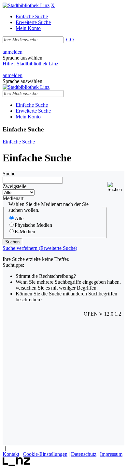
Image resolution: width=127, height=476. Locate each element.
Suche (9, 173)
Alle (19, 218)
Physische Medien (33, 225)
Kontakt (11, 454)
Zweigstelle (14, 186)
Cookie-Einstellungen (45, 454)
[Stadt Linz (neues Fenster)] (16, 464)
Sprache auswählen (22, 58)
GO (70, 39)
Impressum (111, 454)
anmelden (12, 52)
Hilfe (8, 63)
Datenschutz (83, 454)
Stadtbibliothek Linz (37, 63)
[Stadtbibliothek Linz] (26, 5)
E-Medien (25, 231)
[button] (115, 187)
